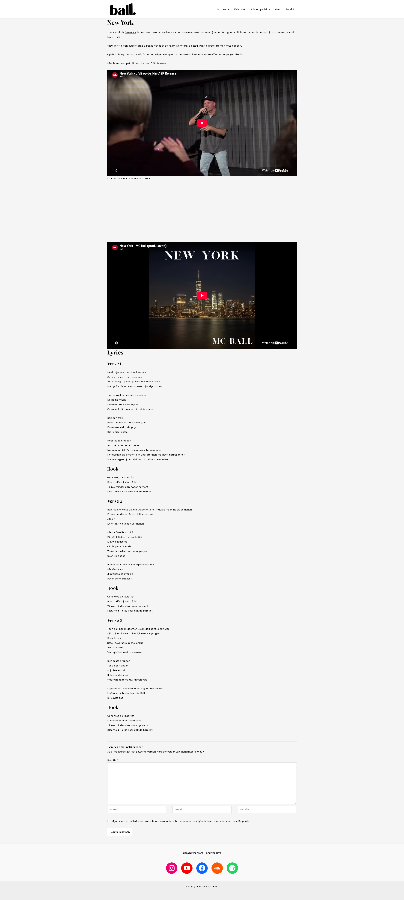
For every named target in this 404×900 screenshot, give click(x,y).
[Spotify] (232, 868)
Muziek (221, 9)
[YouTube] (187, 868)
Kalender (239, 9)
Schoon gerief (258, 9)
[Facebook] (202, 868)
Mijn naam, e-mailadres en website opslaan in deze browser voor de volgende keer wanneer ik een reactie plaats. (181, 821)
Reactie (112, 760)
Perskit (290, 9)
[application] (227, 9)
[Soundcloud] (217, 868)
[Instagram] (171, 868)
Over (278, 9)
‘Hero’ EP (130, 32)
